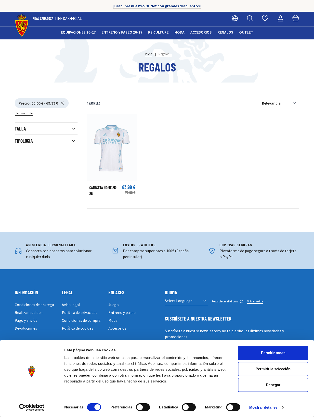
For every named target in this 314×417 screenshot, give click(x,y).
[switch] (143, 407)
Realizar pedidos (28, 312)
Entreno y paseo (122, 312)
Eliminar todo (24, 113)
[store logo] (22, 25)
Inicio (148, 54)
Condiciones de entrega (34, 304)
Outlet (246, 32)
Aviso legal (71, 304)
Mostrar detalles (263, 407)
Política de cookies (77, 328)
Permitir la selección (273, 369)
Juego (113, 304)
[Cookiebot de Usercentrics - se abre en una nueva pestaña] (31, 407)
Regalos (225, 32)
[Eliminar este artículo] (62, 103)
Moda (179, 32)
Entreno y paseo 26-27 (122, 32)
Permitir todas (273, 353)
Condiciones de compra (81, 320)
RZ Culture (158, 32)
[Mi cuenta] (280, 18)
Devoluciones (26, 328)
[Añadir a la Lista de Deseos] (93, 120)
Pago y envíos (26, 320)
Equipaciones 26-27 (78, 32)
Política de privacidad (79, 312)
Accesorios (201, 32)
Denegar (273, 385)
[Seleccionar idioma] (234, 18)
